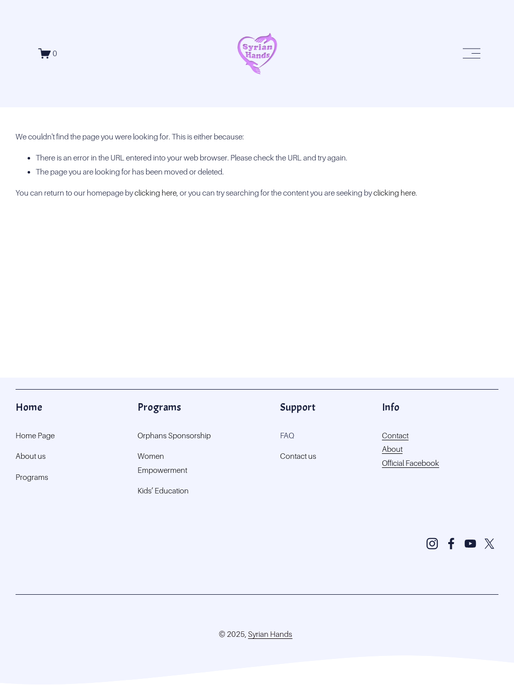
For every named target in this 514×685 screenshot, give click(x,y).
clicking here (156, 193)
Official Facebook (410, 463)
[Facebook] (451, 544)
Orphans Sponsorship (174, 435)
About (392, 449)
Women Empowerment (162, 463)
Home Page (35, 435)
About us (31, 456)
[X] (489, 544)
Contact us (298, 456)
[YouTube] (470, 544)
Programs (32, 477)
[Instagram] (432, 544)
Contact (395, 435)
